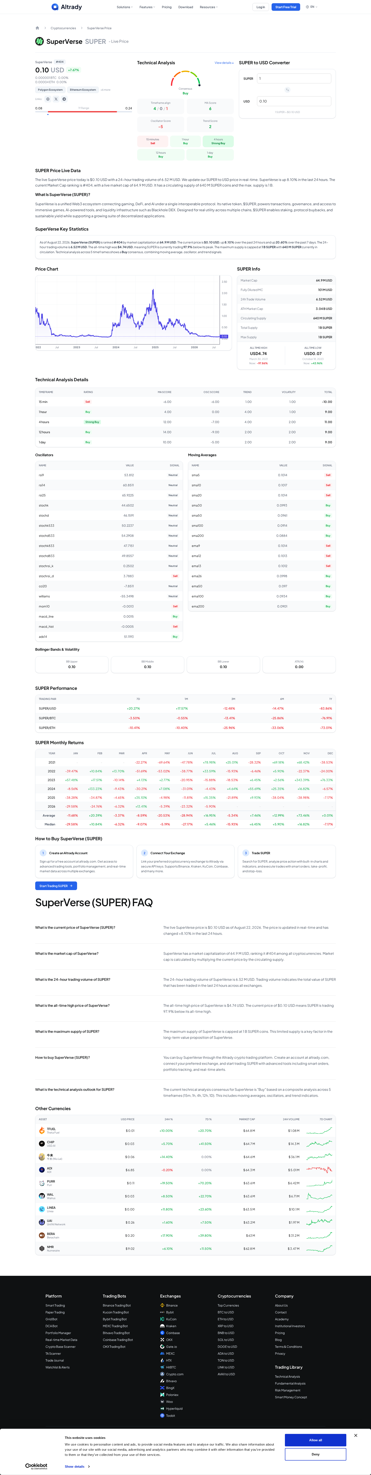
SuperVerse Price (99, 28)
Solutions (123, 7)
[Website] (47, 99)
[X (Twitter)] (56, 99)
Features (146, 7)
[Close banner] (355, 1435)
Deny (315, 1454)
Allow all (315, 1440)
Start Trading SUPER (54, 886)
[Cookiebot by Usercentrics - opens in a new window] (36, 1466)
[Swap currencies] (287, 90)
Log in (261, 7)
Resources (207, 7)
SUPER (248, 78)
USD (246, 101)
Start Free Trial (285, 7)
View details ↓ (224, 62)
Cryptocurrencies (63, 28)
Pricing (167, 7)
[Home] (37, 28)
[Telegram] (64, 99)
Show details (74, 1466)
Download (185, 7)
